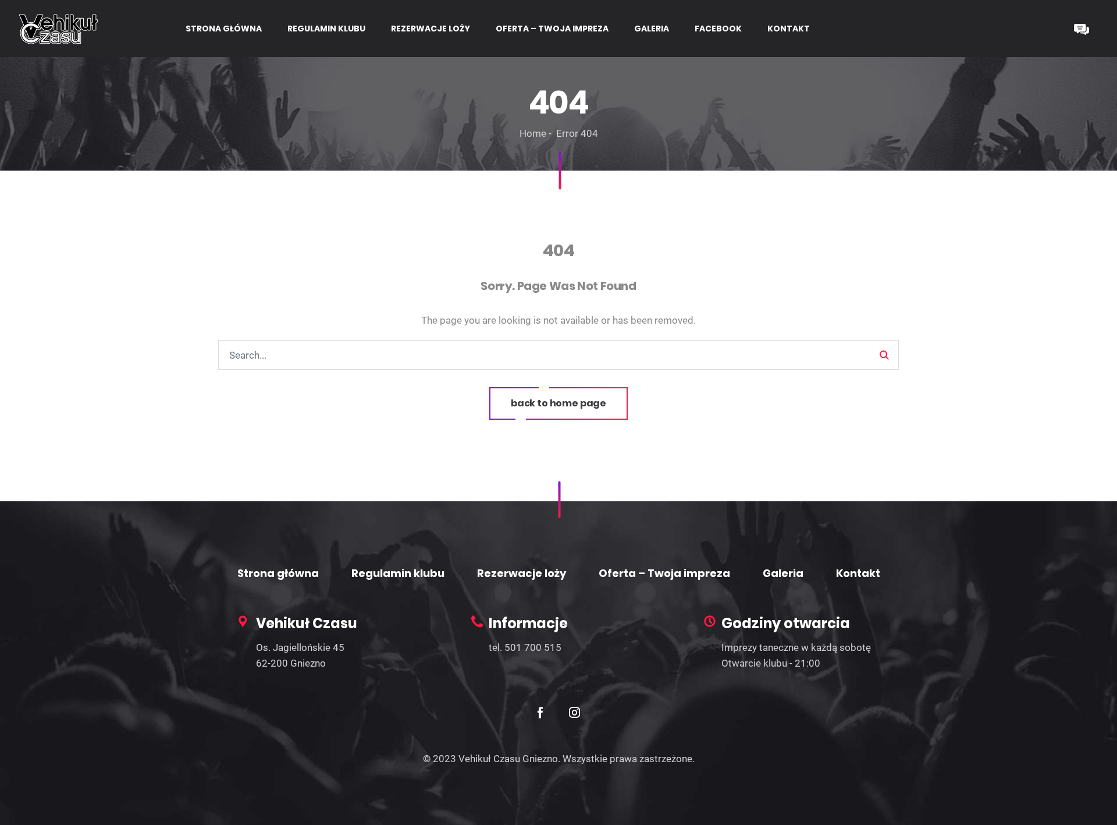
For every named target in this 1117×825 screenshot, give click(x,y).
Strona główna (278, 573)
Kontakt (858, 573)
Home (533, 133)
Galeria (783, 573)
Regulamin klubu (397, 573)
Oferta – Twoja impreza (664, 573)
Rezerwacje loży (521, 573)
